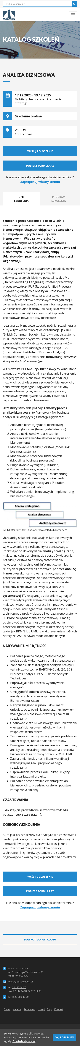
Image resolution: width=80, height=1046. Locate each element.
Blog (49, 1009)
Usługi (41, 1009)
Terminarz (29, 1009)
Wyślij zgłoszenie (40, 151)
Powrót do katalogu (40, 939)
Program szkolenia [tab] (58, 199)
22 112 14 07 (19, 987)
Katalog (17, 1009)
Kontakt (58, 1009)
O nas (7, 1009)
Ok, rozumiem (64, 1037)
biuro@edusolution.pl (20, 981)
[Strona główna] (9, 14)
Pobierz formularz (40, 165)
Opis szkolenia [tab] (21, 199)
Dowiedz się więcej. (24, 1041)
